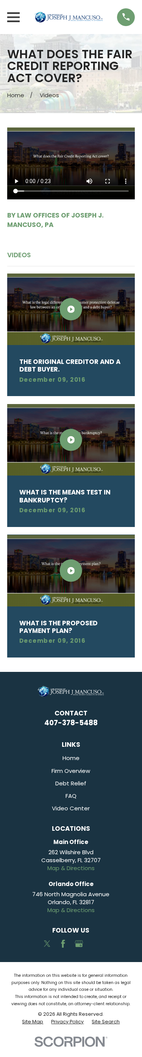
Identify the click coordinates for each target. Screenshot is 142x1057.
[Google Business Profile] (79, 944)
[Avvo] (95, 944)
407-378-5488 (71, 722)
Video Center (71, 808)
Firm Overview (70, 771)
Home (71, 758)
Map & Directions (71, 868)
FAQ (71, 796)
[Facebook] (63, 944)
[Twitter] (47, 944)
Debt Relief (70, 783)
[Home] (68, 17)
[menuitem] (32, 1021)
